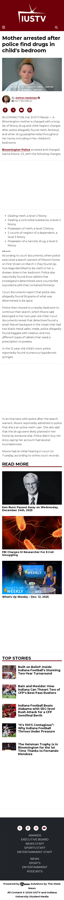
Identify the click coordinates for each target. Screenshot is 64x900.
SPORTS (35, 863)
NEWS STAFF (35, 843)
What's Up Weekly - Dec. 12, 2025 (25, 596)
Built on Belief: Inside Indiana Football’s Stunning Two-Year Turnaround (39, 670)
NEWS (34, 858)
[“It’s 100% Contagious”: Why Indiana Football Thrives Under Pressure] (9, 730)
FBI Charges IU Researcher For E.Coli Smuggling (28, 554)
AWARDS (35, 835)
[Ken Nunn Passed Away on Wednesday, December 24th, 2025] (32, 488)
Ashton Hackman (26, 97)
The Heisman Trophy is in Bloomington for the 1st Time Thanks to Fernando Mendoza (38, 749)
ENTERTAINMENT (35, 867)
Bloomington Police (16, 149)
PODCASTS (35, 871)
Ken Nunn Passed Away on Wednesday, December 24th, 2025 (30, 509)
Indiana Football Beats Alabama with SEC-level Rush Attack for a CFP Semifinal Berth (36, 710)
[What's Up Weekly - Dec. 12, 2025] (32, 577)
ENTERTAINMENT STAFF (34, 852)
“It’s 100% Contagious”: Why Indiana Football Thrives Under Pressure (36, 728)
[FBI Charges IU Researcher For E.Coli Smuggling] (32, 532)
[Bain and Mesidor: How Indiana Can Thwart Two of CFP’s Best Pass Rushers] (9, 691)
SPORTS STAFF (34, 847)
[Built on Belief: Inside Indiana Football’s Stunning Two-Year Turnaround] (9, 672)
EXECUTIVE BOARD (35, 839)
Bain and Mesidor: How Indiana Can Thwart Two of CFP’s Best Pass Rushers (39, 689)
